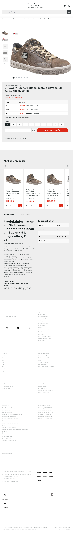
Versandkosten (42, 384)
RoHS (3, 425)
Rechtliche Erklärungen (9, 408)
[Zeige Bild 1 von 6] (13, 77)
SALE (40, 312)
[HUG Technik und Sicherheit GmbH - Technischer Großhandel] (35, 5)
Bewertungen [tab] (24, 214)
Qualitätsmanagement (8, 431)
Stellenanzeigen (7, 453)
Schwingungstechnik (44, 336)
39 (13, 124)
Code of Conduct (7, 436)
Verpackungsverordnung (9, 440)
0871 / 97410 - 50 (10, 317)
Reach (4, 434)
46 (55, 124)
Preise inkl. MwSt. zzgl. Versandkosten (17, 117)
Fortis (3, 355)
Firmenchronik (6, 421)
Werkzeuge (41, 340)
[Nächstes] (5, 63)
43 (37, 124)
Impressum (5, 405)
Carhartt (4, 353)
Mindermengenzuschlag (45, 390)
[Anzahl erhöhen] (30, 130)
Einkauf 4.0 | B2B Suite (45, 358)
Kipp (3, 360)
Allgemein (5, 371)
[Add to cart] (20, 205)
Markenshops (7, 351)
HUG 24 (40, 360)
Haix (3, 366)
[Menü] (4, 6)
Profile (40, 327)
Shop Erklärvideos (44, 392)
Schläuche (41, 332)
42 (31, 124)
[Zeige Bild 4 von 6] (21, 77)
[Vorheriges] (5, 28)
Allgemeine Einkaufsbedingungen (12, 414)
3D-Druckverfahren (8, 386)
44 (43, 124)
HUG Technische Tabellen (46, 366)
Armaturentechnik (43, 329)
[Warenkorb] (69, 6)
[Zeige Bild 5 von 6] (24, 77)
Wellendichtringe (43, 323)
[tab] (9, 215)
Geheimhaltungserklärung (10, 418)
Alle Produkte (6, 369)
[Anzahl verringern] (6, 130)
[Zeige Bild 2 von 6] (16, 77)
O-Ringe (40, 321)
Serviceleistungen (43, 362)
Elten (3, 364)
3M (3, 362)
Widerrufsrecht (42, 388)
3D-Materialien (6, 388)
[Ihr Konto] (60, 6)
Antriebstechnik (43, 319)
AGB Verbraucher (7, 412)
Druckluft (41, 334)
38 (7, 124)
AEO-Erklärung (6, 438)
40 (19, 124)
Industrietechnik (43, 316)
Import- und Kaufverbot (9, 427)
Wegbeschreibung (43, 355)
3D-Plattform (6, 384)
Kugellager (41, 325)
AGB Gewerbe (6, 410)
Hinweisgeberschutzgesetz (10, 423)
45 (49, 124)
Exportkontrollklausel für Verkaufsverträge (15, 429)
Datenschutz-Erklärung (9, 416)
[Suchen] (69, 12)
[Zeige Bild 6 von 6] (27, 77)
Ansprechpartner (43, 353)
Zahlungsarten (42, 386)
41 (25, 124)
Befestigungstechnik (44, 338)
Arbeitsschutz (42, 314)
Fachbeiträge (42, 364)
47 (61, 124)
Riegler (4, 358)
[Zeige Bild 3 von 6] (19, 77)
